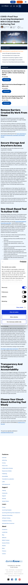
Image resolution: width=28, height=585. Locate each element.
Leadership (4, 532)
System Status (5, 501)
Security (4, 498)
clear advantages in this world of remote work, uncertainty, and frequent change (13, 135)
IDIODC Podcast (5, 540)
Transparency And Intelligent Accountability (12, 59)
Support (4, 495)
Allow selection (14, 317)
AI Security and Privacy (9, 573)
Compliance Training (6, 520)
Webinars (4, 537)
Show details (19, 307)
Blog (3, 534)
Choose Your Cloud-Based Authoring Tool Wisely (13, 62)
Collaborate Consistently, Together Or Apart (12, 57)
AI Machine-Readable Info (18, 573)
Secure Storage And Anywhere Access (11, 53)
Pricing (3, 507)
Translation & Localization (8, 479)
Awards (4, 545)
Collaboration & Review (7, 468)
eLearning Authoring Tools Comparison (11, 512)
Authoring (4, 460)
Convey (4, 462)
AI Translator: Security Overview (14, 575)
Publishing (4, 473)
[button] (20, 6)
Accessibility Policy (9, 571)
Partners (4, 551)
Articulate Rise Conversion (8, 523)
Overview (4, 457)
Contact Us (4, 529)
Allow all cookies (14, 312)
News (3, 548)
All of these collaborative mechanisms (9, 348)
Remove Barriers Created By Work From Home (12, 51)
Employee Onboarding (7, 515)
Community (4, 493)
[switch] (24, 292)
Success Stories (5, 542)
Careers (4, 553)
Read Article (6, 79)
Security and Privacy (18, 571)
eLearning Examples (6, 510)
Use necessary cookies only (14, 321)
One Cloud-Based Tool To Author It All (10, 55)
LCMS (3, 481)
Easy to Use (5, 465)
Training (4, 490)
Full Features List (6, 484)
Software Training (6, 518)
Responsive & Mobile (7, 471)
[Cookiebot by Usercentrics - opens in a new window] (20, 262)
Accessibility (5, 476)
